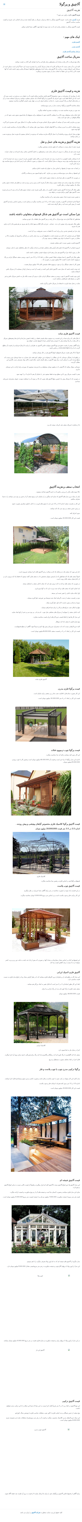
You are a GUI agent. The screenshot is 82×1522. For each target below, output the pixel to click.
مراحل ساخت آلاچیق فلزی (71, 51)
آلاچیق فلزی (76, 42)
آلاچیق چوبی (76, 47)
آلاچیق (74, 20)
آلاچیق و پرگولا (69, 4)
